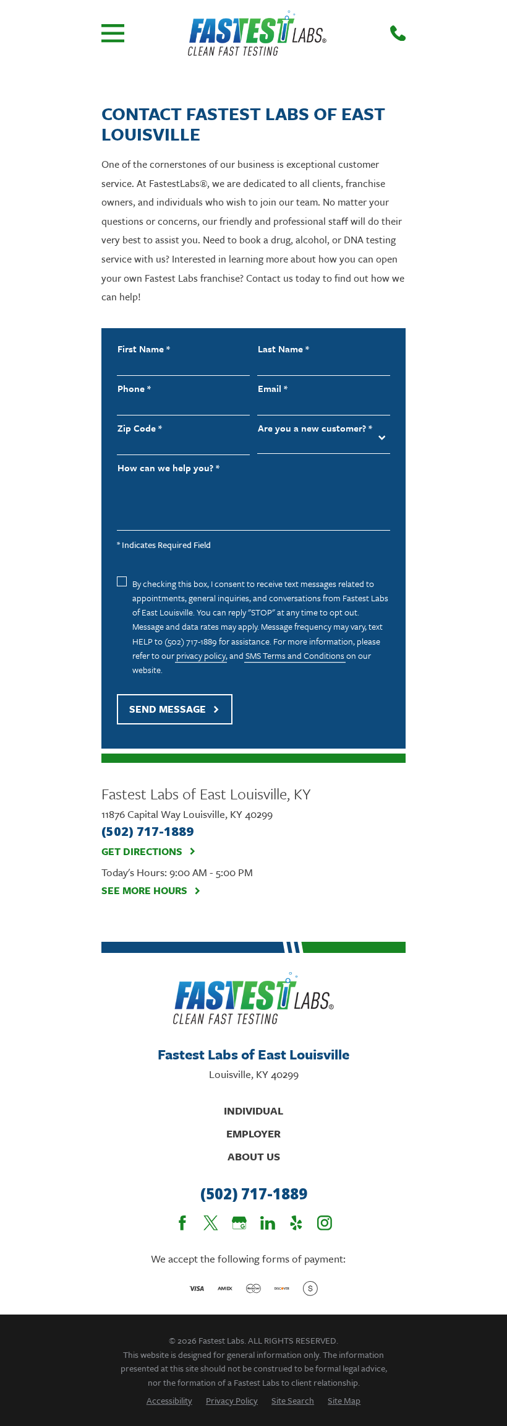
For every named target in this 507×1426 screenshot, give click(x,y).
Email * (273, 388)
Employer (253, 1133)
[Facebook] (182, 1222)
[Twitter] (210, 1222)
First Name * (143, 349)
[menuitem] (169, 1400)
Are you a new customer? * (315, 428)
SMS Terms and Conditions (294, 655)
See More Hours (144, 891)
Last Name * (283, 349)
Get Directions (141, 852)
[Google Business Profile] (239, 1222)
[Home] (257, 33)
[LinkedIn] (267, 1222)
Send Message (167, 709)
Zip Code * (139, 428)
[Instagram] (324, 1222)
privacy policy (201, 655)
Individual (253, 1110)
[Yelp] (296, 1222)
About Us (254, 1156)
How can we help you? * (168, 468)
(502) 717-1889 (253, 1194)
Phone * (134, 388)
